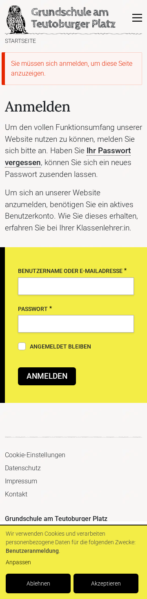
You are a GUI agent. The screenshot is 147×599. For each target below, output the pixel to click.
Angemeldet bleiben (60, 346)
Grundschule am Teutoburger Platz (17, 20)
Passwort (33, 309)
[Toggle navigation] (137, 18)
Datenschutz (23, 468)
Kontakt (16, 494)
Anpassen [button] (18, 562)
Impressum (21, 481)
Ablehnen (38, 583)
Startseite (20, 41)
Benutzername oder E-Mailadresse (70, 271)
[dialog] (73, 562)
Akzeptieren (106, 583)
